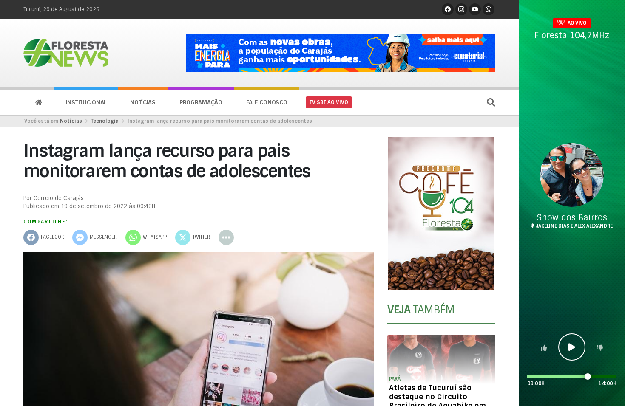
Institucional (86, 102)
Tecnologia (105, 121)
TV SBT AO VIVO (329, 102)
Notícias (143, 102)
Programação (200, 102)
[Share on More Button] (226, 237)
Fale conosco (266, 102)
